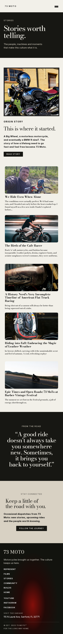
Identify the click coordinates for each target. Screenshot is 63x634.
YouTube (9, 598)
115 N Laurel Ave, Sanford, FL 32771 (21, 616)
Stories (8, 578)
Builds (7, 588)
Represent (10, 569)
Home (7, 592)
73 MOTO (10, 6)
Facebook (9, 607)
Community (10, 583)
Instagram (10, 603)
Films (7, 574)
